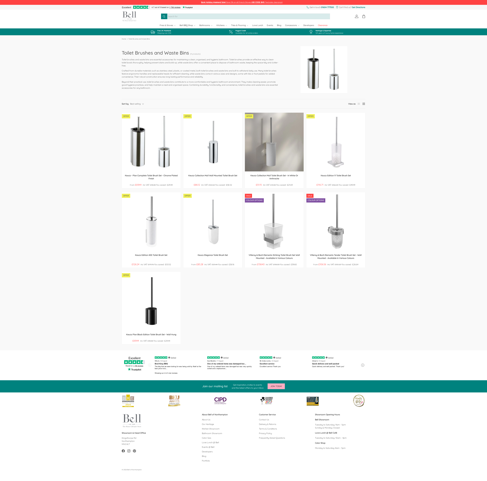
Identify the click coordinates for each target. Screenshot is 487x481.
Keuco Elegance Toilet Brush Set (213, 255)
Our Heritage (208, 424)
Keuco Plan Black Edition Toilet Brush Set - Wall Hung (151, 334)
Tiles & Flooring (238, 25)
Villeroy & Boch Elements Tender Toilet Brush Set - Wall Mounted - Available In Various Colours (336, 256)
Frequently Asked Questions (272, 438)
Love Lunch (257, 25)
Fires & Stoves (166, 25)
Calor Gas (206, 438)
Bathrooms (204, 25)
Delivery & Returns (267, 424)
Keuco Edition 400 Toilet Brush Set (151, 255)
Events (270, 25)
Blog (279, 25)
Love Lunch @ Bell (210, 442)
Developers (308, 25)
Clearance (322, 25)
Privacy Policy (265, 433)
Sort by (125, 104)
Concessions (291, 25)
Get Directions (358, 7)
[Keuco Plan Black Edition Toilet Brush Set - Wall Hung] (151, 301)
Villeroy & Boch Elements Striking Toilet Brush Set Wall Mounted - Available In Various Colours (274, 256)
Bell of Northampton (134, 470)
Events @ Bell (208, 447)
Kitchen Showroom (211, 428)
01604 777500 (327, 7)
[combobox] (245, 16)
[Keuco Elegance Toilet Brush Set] (212, 221)
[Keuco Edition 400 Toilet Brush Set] (151, 221)
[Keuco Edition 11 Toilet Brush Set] (335, 142)
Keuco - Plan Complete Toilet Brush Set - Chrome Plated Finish (151, 177)
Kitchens (220, 25)
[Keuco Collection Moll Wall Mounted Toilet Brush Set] (212, 142)
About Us (206, 419)
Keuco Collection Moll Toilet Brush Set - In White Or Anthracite (274, 177)
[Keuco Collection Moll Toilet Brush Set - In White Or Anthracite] (274, 142)
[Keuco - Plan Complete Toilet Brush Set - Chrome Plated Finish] (151, 142)
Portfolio (206, 460)
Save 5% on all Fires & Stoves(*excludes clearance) (242, 2)
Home (124, 39)
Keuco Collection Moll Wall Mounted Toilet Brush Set (212, 175)
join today (276, 386)
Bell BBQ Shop (186, 25)
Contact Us (264, 419)
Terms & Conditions (268, 428)
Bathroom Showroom (212, 433)
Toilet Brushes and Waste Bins (139, 39)
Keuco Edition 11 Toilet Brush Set (336, 175)
